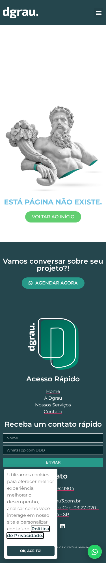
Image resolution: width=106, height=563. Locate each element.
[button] (98, 12)
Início (22, 58)
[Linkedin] (62, 526)
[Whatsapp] (95, 552)
